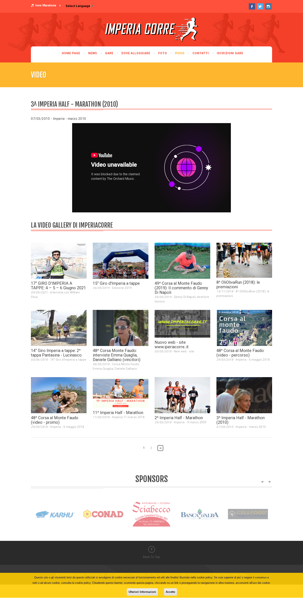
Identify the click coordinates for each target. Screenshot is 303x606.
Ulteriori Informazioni (142, 591)
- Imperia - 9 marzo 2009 (181, 422)
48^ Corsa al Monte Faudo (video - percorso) (240, 352)
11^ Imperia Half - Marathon (118, 412)
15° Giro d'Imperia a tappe (116, 283)
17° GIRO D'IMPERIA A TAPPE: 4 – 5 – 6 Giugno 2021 (58, 285)
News (92, 53)
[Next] (160, 448)
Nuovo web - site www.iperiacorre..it (172, 344)
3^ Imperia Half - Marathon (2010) (240, 420)
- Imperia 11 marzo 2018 (118, 417)
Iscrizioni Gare (230, 53)
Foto (162, 53)
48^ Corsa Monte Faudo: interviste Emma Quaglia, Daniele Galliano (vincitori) (116, 355)
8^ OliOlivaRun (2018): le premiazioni (238, 284)
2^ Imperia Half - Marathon (179, 417)
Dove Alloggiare (135, 53)
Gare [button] (109, 53)
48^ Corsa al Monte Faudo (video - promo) (54, 420)
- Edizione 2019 (112, 287)
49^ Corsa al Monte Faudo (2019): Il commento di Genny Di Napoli (181, 288)
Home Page (71, 53)
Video (179, 53)
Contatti (201, 53)
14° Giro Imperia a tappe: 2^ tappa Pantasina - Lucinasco (56, 352)
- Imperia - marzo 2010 (241, 426)
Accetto (170, 591)
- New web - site (174, 351)
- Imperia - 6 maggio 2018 (243, 359)
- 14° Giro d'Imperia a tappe (58, 359)
